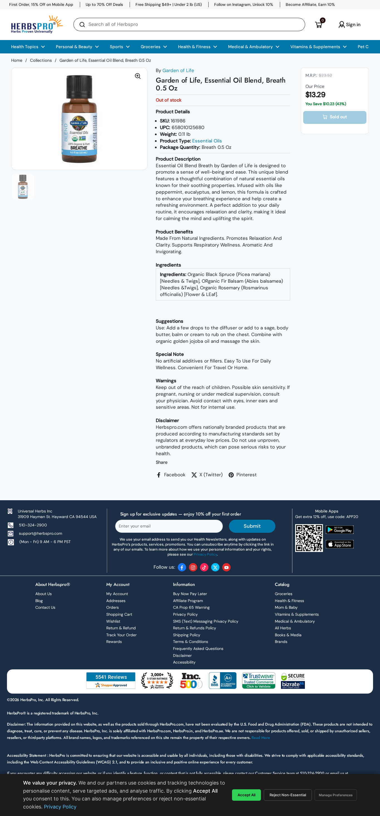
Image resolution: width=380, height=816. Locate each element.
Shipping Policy (186, 634)
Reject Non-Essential (288, 795)
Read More (260, 737)
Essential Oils (207, 141)
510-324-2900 (33, 524)
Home (16, 60)
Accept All (246, 795)
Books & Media (288, 634)
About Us (43, 593)
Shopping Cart (119, 614)
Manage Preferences (336, 795)
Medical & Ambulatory (295, 621)
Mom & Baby (286, 607)
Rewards (114, 641)
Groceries (283, 593)
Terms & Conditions (190, 641)
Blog (39, 600)
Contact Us (45, 607)
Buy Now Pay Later (190, 593)
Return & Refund (121, 627)
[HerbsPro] (37, 24)
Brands (281, 641)
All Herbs (283, 627)
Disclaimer (182, 655)
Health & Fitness (289, 600)
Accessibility (184, 662)
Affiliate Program (188, 600)
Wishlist (113, 621)
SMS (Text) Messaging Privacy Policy (205, 621)
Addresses (115, 600)
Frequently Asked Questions (198, 648)
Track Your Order (121, 634)
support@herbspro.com (40, 533)
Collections (41, 60)
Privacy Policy (185, 614)
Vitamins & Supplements (297, 614)
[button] (318, 24)
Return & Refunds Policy (194, 627)
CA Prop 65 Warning (191, 607)
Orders (112, 607)
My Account (117, 593)
